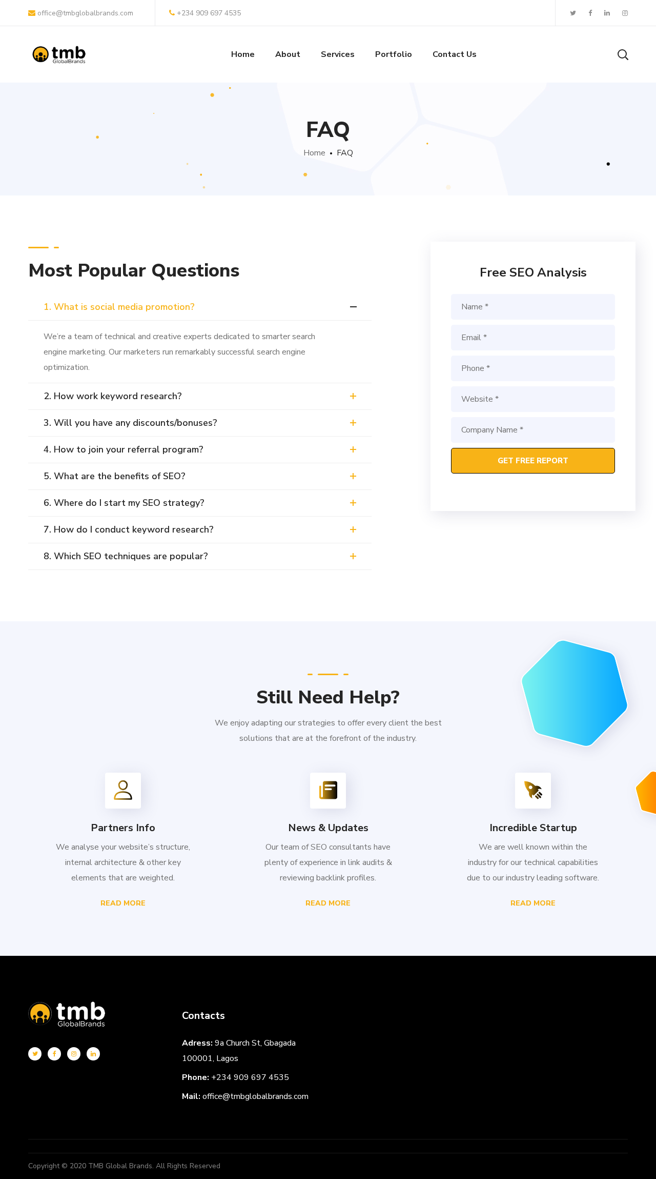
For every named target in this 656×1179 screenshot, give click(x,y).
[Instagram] (73, 1053)
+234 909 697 (240, 1077)
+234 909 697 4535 (209, 13)
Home (314, 153)
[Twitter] (35, 1053)
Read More (123, 903)
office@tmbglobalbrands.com (84, 13)
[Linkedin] (93, 1053)
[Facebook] (54, 1053)
